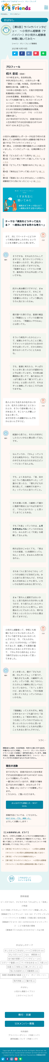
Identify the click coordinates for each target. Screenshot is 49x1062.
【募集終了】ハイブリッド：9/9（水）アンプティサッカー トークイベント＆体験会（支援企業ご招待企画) (24, 916)
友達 (10, 967)
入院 (43, 962)
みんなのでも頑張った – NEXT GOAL (24, 804)
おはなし (5, 14)
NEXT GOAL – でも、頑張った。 (18, 818)
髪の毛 (31, 981)
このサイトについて (24, 995)
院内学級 (19, 981)
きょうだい (15, 954)
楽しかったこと (33, 967)
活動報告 (32, 971)
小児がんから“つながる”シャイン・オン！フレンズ (18, 1)
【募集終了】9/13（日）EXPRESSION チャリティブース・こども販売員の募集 (24, 924)
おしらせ (10, 950)
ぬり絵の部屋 (15, 958)
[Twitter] (3, 1059)
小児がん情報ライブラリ (24, 991)
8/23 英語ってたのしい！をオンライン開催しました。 (24, 910)
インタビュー (16, 14)
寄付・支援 (24, 1014)
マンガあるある (29, 962)
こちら (37, 155)
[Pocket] (16, 1059)
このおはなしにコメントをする (24, 879)
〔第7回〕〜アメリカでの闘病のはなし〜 (20, 856)
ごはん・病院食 (32, 954)
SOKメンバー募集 (24, 1023)
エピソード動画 (10, 962)
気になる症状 (17, 971)
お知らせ (38, 950)
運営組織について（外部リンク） (24, 1039)
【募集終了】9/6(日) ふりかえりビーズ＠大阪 (24, 930)
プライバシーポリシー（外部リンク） (24, 1035)
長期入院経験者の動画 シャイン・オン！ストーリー (24, 976)
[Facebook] (7, 1059)
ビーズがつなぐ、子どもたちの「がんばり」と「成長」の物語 (24, 904)
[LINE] (20, 1059)
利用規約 (24, 1031)
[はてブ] (11, 1059)
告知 (19, 967)
